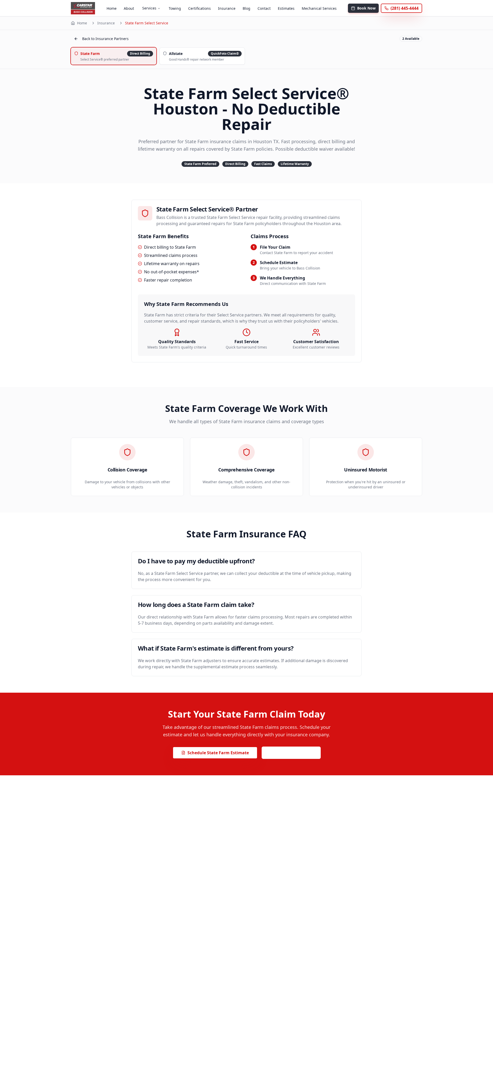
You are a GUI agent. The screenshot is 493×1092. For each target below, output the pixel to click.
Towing (175, 8)
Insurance (226, 8)
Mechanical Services (319, 8)
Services (149, 8)
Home (112, 8)
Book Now (366, 8)
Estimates (286, 8)
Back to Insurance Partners (105, 38)
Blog (246, 8)
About (129, 8)
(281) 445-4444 (405, 8)
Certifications (199, 8)
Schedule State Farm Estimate (218, 753)
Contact (264, 8)
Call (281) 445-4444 (294, 753)
